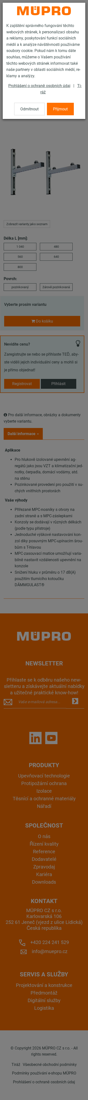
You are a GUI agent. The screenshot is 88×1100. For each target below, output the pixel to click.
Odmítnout (29, 109)
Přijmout (60, 109)
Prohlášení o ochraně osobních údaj (39, 85)
